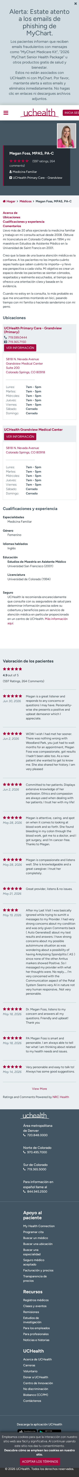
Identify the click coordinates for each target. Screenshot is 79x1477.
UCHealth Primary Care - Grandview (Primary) (33, 330)
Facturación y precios (38, 1270)
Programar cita (33, 1232)
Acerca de (10, 213)
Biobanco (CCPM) (35, 1395)
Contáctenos (32, 1401)
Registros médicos (36, 1300)
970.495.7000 (37, 1152)
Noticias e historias (36, 1340)
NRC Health (61, 1097)
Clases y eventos (34, 1306)
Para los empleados (36, 1328)
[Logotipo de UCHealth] (34, 1115)
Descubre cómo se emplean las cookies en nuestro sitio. (39, 1452)
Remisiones (31, 1312)
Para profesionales (36, 1334)
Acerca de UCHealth (37, 1359)
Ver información (20, 348)
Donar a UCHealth (35, 1377)
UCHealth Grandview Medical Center (33, 430)
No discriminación (35, 1389)
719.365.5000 (36, 1169)
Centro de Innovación (38, 1383)
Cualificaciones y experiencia (23, 221)
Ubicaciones (11, 217)
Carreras (29, 1365)
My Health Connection (39, 1226)
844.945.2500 (37, 1191)
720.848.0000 (37, 1135)
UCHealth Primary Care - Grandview (37, 178)
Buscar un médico (35, 1238)
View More (39, 1089)
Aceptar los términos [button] (40, 1461)
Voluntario (30, 1371)
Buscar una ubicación (38, 1244)
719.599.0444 (17, 337)
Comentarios (12, 226)
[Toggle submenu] (6, 113)
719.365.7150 (17, 342)
